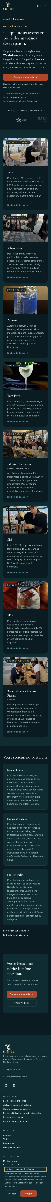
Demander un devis (24, 77)
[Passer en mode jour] (38, 6)
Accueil (6, 19)
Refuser (12, 1193)
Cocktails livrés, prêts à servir (16, 1121)
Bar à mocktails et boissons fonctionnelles (22, 1113)
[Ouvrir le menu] (45, 6)
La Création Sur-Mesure (14, 931)
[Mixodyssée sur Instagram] (6, 1085)
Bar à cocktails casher (13, 1117)
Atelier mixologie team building (17, 1105)
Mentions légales (10, 1161)
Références (8, 1143)
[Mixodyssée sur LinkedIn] (14, 1085)
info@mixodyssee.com (17, 1077)
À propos (7, 1135)
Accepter (28, 1193)
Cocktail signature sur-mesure (16, 1109)
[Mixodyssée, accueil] (8, 6)
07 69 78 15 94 (21, 1003)
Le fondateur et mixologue (15, 935)
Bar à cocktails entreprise (14, 1101)
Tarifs (5, 1139)
